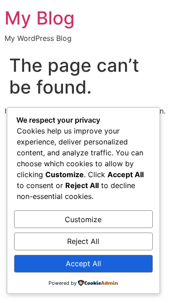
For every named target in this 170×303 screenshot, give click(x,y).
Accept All (83, 263)
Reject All (83, 241)
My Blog (40, 18)
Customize (83, 219)
